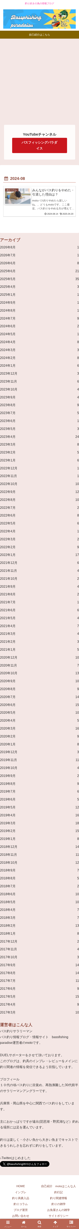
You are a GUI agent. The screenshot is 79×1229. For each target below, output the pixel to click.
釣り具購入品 (20, 1198)
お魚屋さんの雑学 (58, 1210)
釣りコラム (21, 1204)
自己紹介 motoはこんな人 (58, 1186)
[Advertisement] (39, 80)
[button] (71, 938)
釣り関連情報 (58, 1198)
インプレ (20, 1192)
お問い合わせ (20, 1215)
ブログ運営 (21, 1210)
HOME (20, 1186)
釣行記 (58, 1192)
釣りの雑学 (58, 1204)
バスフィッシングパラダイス (39, 145)
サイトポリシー (58, 1215)
